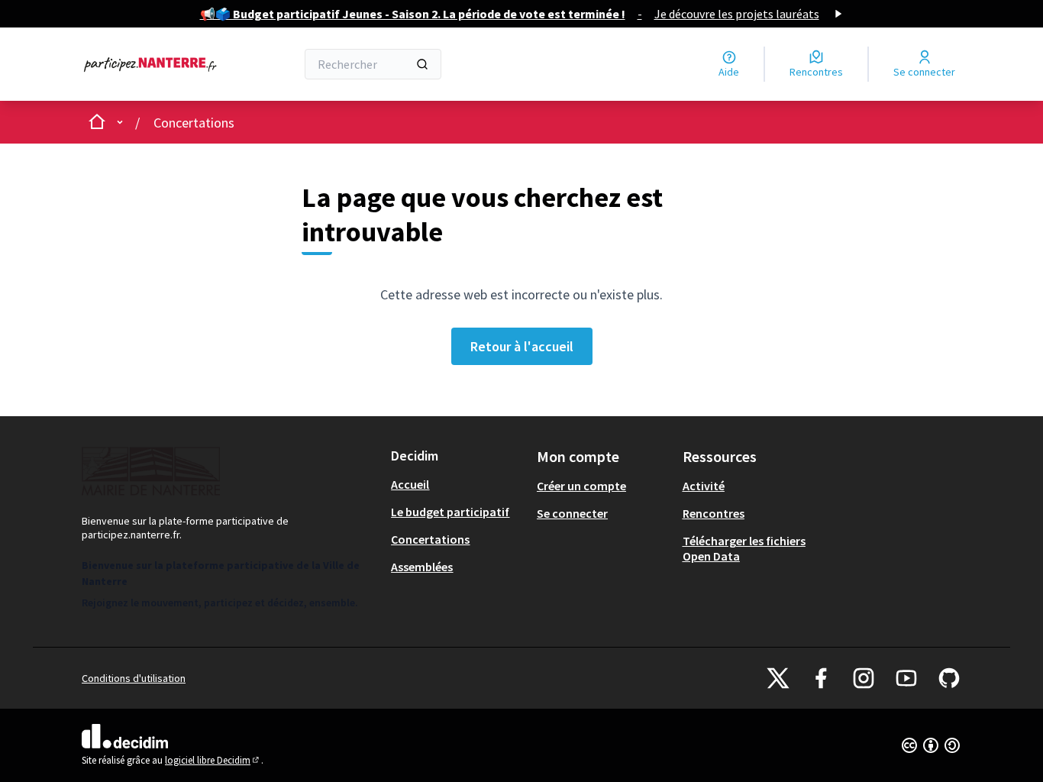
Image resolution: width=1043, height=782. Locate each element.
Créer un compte (581, 485)
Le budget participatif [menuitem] (450, 511)
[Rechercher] (422, 64)
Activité (704, 485)
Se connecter (572, 513)
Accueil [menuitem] (410, 484)
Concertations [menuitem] (430, 539)
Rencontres (713, 513)
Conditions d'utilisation (134, 678)
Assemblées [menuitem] (422, 566)
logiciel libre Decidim (213, 760)
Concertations (193, 122)
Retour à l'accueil (521, 346)
